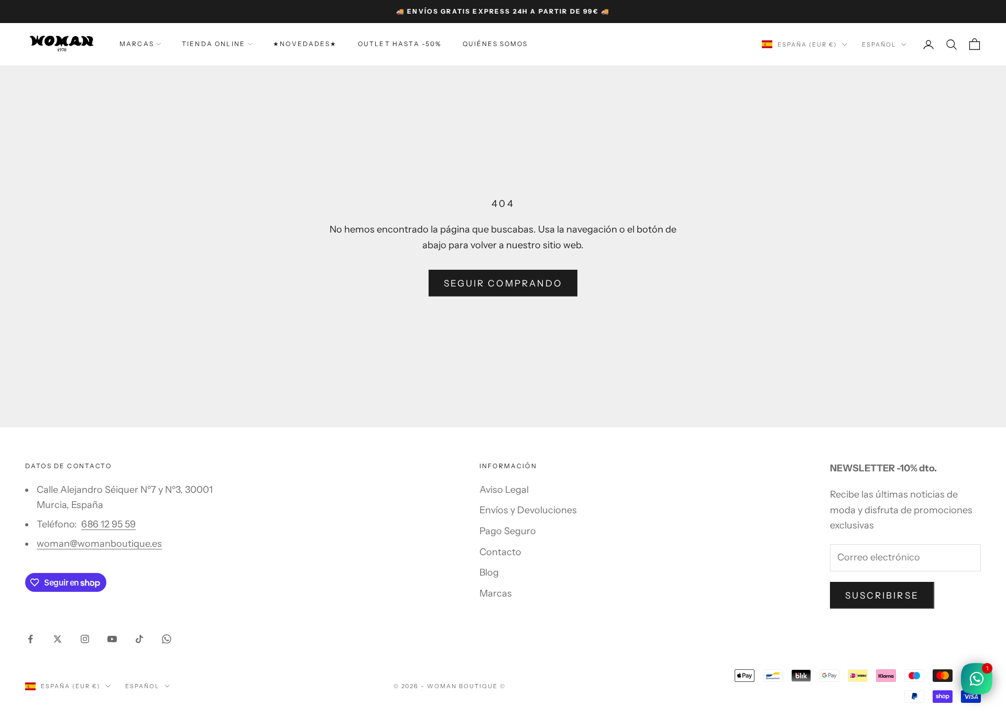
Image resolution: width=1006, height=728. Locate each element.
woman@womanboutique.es (99, 543)
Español (879, 44)
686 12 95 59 (108, 524)
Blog (489, 572)
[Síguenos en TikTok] (139, 639)
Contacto (500, 552)
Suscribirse (882, 595)
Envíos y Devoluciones (528, 510)
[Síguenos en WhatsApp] (166, 639)
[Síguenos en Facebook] (30, 639)
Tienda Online (213, 44)
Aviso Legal (504, 489)
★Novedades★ (305, 44)
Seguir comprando (503, 283)
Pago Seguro (507, 531)
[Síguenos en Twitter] (57, 639)
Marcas (136, 44)
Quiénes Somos (495, 44)
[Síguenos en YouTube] (112, 639)
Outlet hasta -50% (400, 44)
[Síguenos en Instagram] (85, 639)
